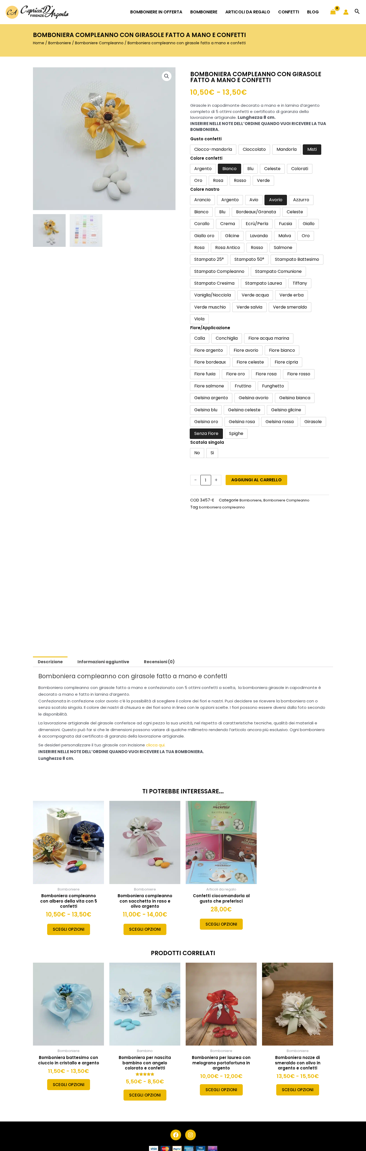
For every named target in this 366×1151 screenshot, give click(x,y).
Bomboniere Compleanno (99, 43)
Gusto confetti (206, 139)
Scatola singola (207, 442)
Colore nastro (204, 189)
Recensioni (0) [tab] (159, 662)
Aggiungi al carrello (256, 480)
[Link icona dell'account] (346, 12)
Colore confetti (206, 158)
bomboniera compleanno (222, 507)
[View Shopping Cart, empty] (333, 12)
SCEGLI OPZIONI (68, 929)
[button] (357, 12)
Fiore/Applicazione (210, 328)
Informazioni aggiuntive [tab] (103, 662)
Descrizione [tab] (50, 662)
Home (38, 43)
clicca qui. (155, 745)
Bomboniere (59, 43)
